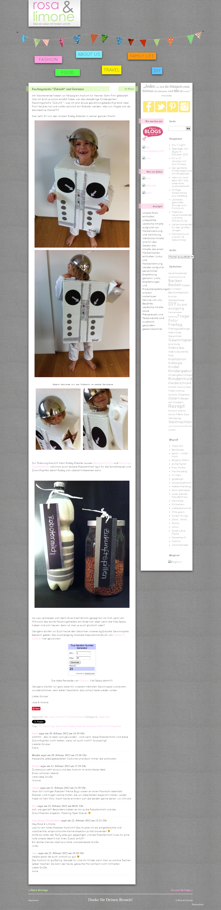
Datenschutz (198, 904)
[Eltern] (152, 140)
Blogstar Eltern (180, 460)
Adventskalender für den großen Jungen (182, 227)
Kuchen (172, 387)
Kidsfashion (177, 359)
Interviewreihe (178, 351)
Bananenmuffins (103, 463)
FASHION (48, 59)
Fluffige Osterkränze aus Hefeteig (179, 192)
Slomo (175, 523)
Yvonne (36, 766)
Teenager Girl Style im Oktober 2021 (180, 151)
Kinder (174, 367)
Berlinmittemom (178, 292)
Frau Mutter (179, 467)
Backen (175, 280)
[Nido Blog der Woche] (146, 158)
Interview (176, 348)
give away (174, 344)
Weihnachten (180, 422)
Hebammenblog (181, 486)
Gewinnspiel (180, 340)
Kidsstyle (175, 363)
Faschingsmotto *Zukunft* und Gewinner (58, 89)
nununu (173, 394)
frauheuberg (179, 471)
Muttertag (179, 391)
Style (186, 414)
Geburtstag (174, 332)
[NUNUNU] (149, 185)
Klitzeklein (178, 504)
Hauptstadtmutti (182, 482)
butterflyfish (179, 464)
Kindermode (181, 378)
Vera (34, 806)
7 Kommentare (74, 716)
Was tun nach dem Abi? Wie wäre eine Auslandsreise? (180, 181)
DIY (157, 70)
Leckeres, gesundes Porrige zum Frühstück (179, 204)
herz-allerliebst (181, 490)
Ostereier (184, 394)
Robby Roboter (77, 726)
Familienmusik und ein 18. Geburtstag (180, 237)
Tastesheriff (179, 537)
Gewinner (61, 726)
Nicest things (180, 515)
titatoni (84, 680)
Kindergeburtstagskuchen (184, 375)
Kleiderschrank (180, 383)
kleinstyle (178, 500)
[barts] (147, 192)
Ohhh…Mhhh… (180, 519)
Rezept (176, 406)
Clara (35, 733)
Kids (171, 355)
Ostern (174, 398)
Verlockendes (180, 545)
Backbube (178, 449)
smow (175, 527)
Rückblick (172, 410)
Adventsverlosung (176, 277)
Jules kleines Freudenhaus (46, 820)
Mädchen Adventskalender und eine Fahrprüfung (182, 216)
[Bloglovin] (175, 561)
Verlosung (174, 418)
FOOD (67, 72)
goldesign (178, 479)
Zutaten (172, 430)
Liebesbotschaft (182, 508)
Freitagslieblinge (179, 328)
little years (178, 512)
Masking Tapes (184, 387)
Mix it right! (179, 145)
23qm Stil (177, 446)
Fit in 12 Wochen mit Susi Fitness (179, 161)
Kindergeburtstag (185, 371)
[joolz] (146, 178)
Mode (171, 390)
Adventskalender (177, 273)
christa (35, 787)
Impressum (33, 900)
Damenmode (176, 300)
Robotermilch (95, 726)
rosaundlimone (54, 13)
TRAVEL (112, 69)
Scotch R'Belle (175, 414)
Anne (34, 853)
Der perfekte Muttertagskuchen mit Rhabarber (183, 171)
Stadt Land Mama (178, 532)
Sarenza (182, 411)
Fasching (48, 726)
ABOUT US (89, 54)
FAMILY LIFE (141, 56)
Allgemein (104, 716)
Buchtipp (172, 296)
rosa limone (56, 716)
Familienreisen (175, 312)
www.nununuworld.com (180, 426)
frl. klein (176, 475)
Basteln (175, 285)
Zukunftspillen (113, 726)
